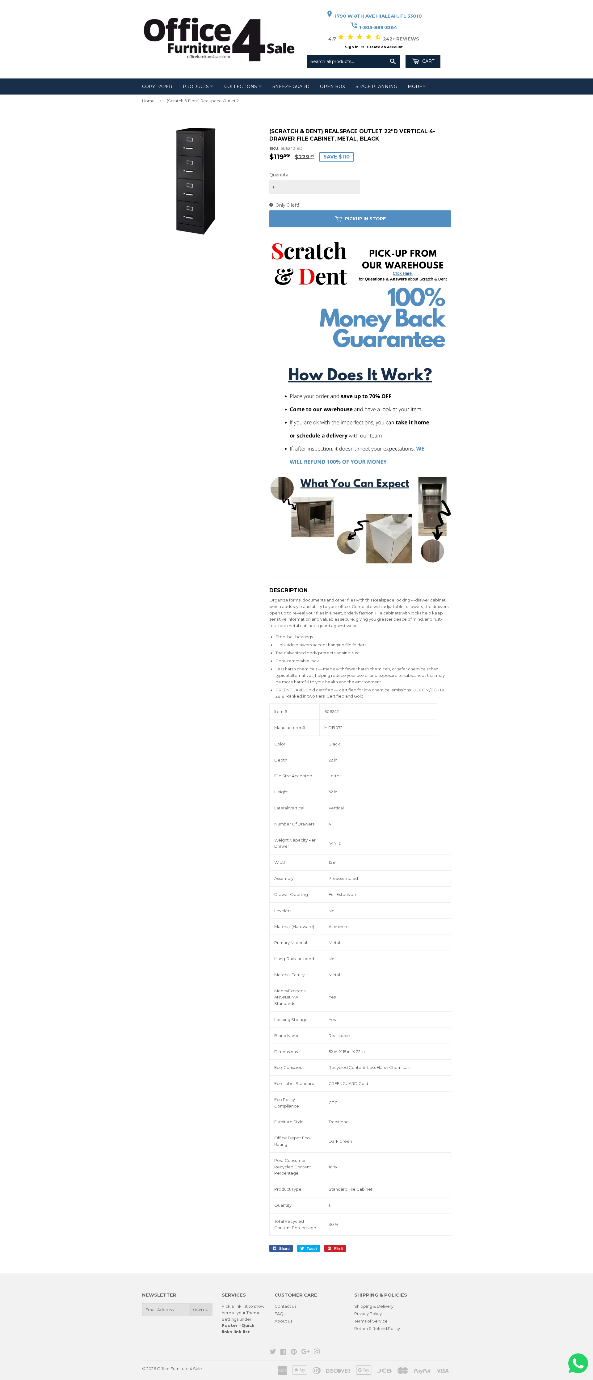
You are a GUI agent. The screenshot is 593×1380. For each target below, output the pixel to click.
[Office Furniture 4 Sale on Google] (305, 1352)
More (415, 86)
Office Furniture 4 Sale (179, 1368)
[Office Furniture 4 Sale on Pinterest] (294, 1352)
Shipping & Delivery (373, 1306)
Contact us (285, 1306)
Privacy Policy (368, 1313)
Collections (241, 86)
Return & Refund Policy (377, 1328)
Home (148, 100)
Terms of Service (371, 1321)
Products (196, 86)
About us (283, 1321)
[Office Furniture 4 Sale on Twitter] (273, 1352)
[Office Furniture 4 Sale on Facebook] (283, 1352)
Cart (427, 61)
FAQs (280, 1313)
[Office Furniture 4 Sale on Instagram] (317, 1352)
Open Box (332, 86)
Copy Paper (157, 86)
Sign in (352, 47)
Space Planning (376, 86)
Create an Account (385, 47)
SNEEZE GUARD (290, 86)
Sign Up (200, 1309)
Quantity (278, 175)
